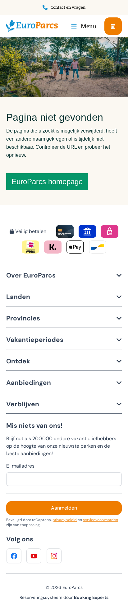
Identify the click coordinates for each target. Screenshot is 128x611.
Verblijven (22, 404)
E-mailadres (20, 466)
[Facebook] (14, 555)
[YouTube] (33, 555)
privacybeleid (65, 519)
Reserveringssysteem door (64, 597)
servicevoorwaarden (100, 519)
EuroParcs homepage (47, 181)
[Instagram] (54, 555)
